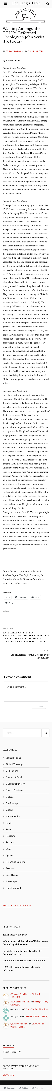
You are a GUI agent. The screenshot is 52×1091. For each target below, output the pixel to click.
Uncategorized (13, 888)
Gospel (9, 809)
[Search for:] (26, 733)
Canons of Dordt (14, 777)
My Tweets (8, 1075)
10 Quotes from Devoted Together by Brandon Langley (22, 952)
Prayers (10, 842)
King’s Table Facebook (17, 906)
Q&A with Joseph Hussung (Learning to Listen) (22, 969)
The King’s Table (26, 3)
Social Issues (12, 874)
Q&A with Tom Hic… (19, 994)
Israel (8, 822)
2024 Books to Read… (20, 1001)
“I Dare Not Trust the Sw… (36, 1009)
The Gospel (11, 881)
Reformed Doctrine (15, 861)
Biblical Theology (14, 764)
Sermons (10, 868)
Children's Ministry (15, 783)
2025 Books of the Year (15, 934)
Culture (9, 796)
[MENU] (5, 4)
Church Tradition (14, 790)
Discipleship (12, 803)
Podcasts (10, 835)
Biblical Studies (13, 757)
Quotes (9, 855)
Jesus (8, 829)
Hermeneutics (13, 816)
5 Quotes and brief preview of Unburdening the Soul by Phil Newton (25, 943)
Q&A (8, 848)
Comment (39, 706)
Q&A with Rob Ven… (19, 1023)
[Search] (45, 4)
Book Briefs (12, 770)
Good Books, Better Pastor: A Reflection (24, 960)
